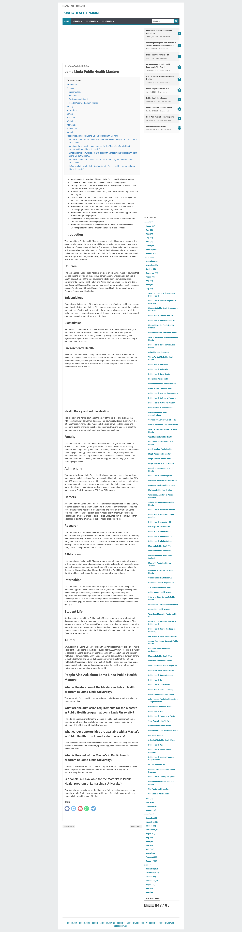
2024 (149, 814)
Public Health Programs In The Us (161, 716)
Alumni (70, 132)
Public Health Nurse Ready (159, 374)
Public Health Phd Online (158, 364)
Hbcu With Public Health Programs (160, 117)
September (152, 273)
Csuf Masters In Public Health (160, 707)
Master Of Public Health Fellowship (162, 480)
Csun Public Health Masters (159, 721)
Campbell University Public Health (162, 420)
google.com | (73, 923)
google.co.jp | (154, 923)
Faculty (70, 106)
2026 (148, 222)
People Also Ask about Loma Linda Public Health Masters (92, 136)
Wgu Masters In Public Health (160, 437)
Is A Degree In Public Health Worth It (162, 636)
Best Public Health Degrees (159, 609)
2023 (148, 865)
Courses (70, 88)
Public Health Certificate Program (161, 403)
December (152, 261)
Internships (71, 125)
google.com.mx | (121, 926)
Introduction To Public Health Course (163, 604)
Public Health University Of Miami (161, 510)
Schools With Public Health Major (161, 740)
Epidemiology (75, 92)
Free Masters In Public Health (160, 661)
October (151, 269)
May (149, 238)
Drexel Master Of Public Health (160, 388)
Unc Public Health (155, 735)
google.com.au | (109, 923)
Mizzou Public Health (156, 765)
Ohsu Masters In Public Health (160, 408)
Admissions (72, 110)
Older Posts (135, 826)
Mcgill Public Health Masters (159, 454)
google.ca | (96, 923)
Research (71, 117)
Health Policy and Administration (83, 103)
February (151, 250)
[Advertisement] (102, 45)
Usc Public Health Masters (158, 789)
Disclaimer (80, 6)
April (149, 242)
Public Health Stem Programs (160, 476)
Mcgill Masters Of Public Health (161, 463)
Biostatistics (74, 95)
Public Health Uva (155, 711)
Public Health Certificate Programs (162, 398)
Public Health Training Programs (161, 777)
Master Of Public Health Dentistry (161, 485)
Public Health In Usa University (160, 690)
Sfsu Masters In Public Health (160, 587)
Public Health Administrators (160, 536)
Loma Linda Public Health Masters (162, 384)
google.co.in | (122, 923)
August (150, 226)
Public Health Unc (155, 745)
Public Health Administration (160, 541)
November (152, 265)
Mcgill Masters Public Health (159, 459)
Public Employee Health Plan (157, 89)
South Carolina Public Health (160, 449)
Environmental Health (78, 99)
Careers (70, 114)
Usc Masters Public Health (158, 794)
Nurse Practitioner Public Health (161, 694)
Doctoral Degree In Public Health (159, 107)
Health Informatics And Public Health (163, 731)
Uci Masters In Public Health (159, 726)
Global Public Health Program (160, 578)
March (150, 246)
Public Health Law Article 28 (157, 55)
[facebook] (67, 808)
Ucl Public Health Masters (158, 352)
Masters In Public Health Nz (159, 551)
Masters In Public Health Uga (160, 546)
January (151, 253)
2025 (149, 257)
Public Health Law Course (156, 98)
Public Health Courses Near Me (160, 316)
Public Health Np (155, 680)
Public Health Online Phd (158, 369)
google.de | (134, 923)
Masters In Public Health (156, 126)
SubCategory (91, 21)
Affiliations (71, 121)
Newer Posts (69, 826)
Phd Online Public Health (158, 379)
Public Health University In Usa (160, 675)
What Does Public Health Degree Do (162, 666)
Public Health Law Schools (159, 685)
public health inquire (81, 13)
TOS (72, 6)
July (149, 230)
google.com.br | (168, 923)
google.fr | (143, 923)
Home (66, 21)
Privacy (66, 6)
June (149, 234)
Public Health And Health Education (162, 320)
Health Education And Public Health (162, 333)
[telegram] (93, 808)
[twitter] (73, 808)
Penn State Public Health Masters (161, 670)
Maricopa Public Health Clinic (160, 490)
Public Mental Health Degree (159, 592)
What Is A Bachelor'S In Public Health (163, 425)
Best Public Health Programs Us (161, 583)
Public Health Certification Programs (163, 393)
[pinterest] (80, 808)
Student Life (72, 128)
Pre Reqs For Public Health (159, 527)
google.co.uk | (85, 923)
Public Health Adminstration (159, 532)
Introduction (72, 84)
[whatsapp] (86, 808)
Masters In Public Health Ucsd (160, 656)
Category (76, 21)
